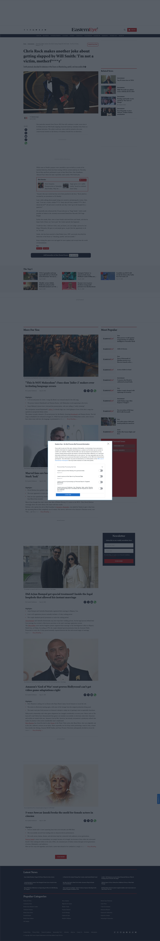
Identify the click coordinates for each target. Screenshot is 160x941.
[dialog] (80, 470)
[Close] (108, 444)
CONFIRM (68, 494)
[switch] (100, 470)
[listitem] (80, 467)
